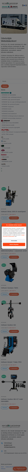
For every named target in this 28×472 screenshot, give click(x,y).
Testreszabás (14, 240)
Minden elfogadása (14, 244)
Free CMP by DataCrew (21, 247)
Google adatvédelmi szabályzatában (13, 235)
